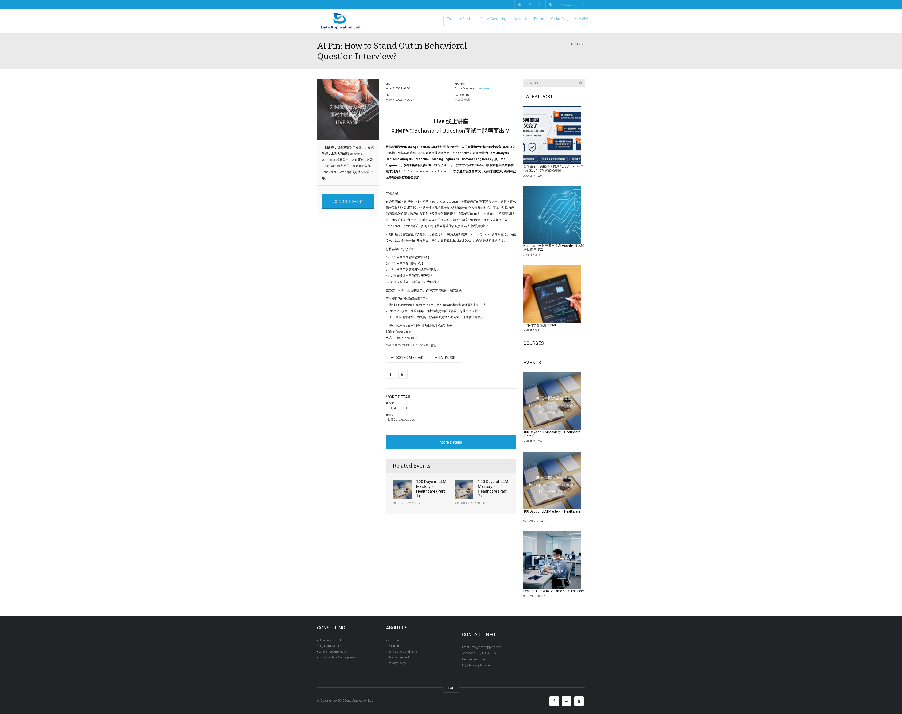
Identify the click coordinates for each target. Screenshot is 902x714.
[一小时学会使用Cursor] (552, 294)
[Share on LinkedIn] (403, 374)
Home (571, 44)
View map (482, 88)
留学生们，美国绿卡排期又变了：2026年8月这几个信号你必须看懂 (553, 168)
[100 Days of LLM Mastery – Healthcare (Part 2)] (552, 481)
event (581, 44)
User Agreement (398, 657)
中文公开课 (462, 99)
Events (539, 19)
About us (520, 19)
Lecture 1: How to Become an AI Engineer (553, 591)
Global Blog (559, 19)
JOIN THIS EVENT (347, 201)
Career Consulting (493, 19)
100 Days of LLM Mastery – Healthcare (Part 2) (493, 488)
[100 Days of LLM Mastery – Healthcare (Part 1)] (552, 401)
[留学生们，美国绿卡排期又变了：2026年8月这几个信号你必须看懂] (552, 135)
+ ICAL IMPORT (446, 357)
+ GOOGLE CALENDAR (407, 357)
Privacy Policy (397, 663)
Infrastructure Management (337, 657)
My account (567, 4)
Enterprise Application (333, 651)
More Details (451, 442)
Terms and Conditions (402, 651)
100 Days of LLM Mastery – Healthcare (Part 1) (431, 488)
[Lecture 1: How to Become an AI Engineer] (552, 560)
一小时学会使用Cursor (539, 325)
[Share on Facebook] (390, 374)
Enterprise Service (460, 19)
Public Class (420, 345)
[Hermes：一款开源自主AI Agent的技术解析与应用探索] (552, 215)
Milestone (394, 646)
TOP (451, 688)
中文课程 (581, 19)
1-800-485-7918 (396, 408)
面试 (433, 345)
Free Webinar (401, 345)
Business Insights (331, 640)
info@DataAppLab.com (401, 419)
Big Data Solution (330, 646)
